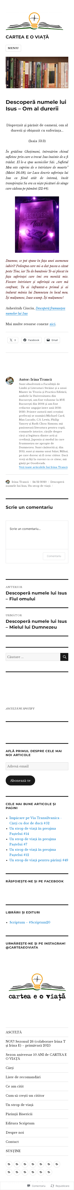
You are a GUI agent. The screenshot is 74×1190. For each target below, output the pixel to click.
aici (52, 324)
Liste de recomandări (23, 1077)
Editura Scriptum (20, 1123)
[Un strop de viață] (9, 1172)
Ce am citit (15, 1086)
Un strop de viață (19, 1105)
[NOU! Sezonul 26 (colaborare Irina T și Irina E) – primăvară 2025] (17, 1164)
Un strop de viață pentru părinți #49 (38, 860)
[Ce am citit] (49, 1164)
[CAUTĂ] (64, 657)
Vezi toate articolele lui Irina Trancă (43, 467)
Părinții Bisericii (19, 1114)
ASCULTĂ (14, 1032)
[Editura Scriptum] (25, 1172)
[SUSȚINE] (49, 1172)
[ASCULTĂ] (9, 1164)
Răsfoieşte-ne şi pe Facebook (35, 881)
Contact (12, 1142)
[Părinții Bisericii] (17, 1172)
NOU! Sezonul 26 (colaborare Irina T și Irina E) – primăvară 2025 (36, 1043)
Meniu (13, 48)
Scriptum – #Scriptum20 (29, 922)
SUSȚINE (13, 1151)
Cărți (10, 1068)
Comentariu (54, 556)
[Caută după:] (33, 657)
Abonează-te (20, 780)
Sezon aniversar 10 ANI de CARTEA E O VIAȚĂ (36, 1057)
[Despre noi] (33, 1172)
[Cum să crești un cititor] (57, 1164)
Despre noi (15, 1132)
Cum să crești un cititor (25, 1095)
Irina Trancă (20, 482)
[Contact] (41, 1172)
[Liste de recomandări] (41, 1164)
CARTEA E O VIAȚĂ (27, 37)
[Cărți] (33, 1164)
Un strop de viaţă (39, 485)
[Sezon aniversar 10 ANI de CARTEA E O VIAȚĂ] (25, 1164)
